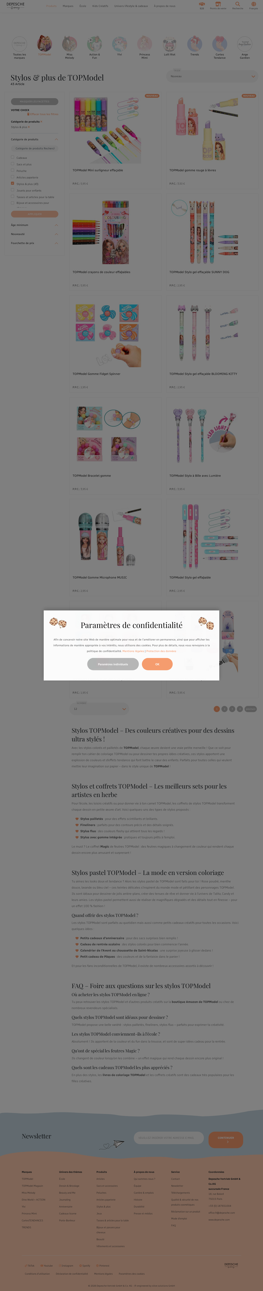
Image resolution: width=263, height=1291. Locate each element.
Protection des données (161, 651)
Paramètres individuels (113, 664)
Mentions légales (133, 651)
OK (157, 664)
